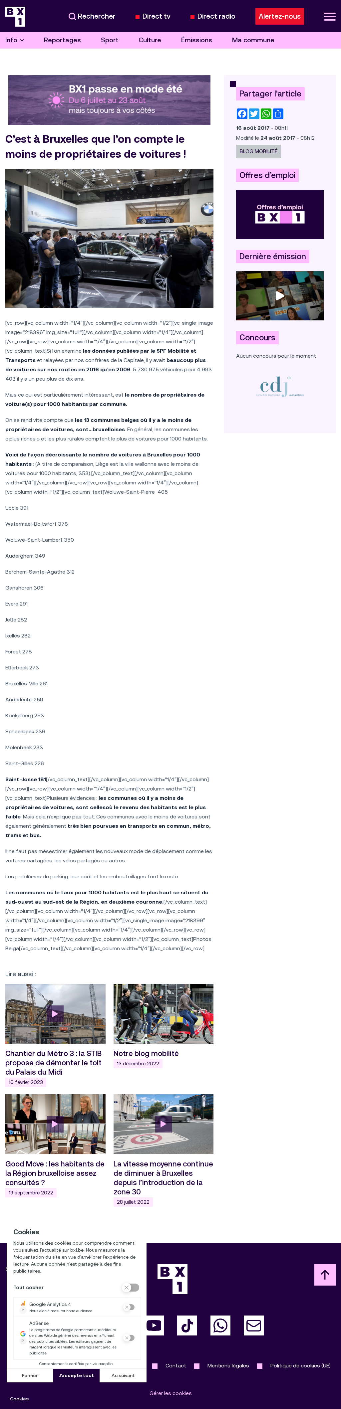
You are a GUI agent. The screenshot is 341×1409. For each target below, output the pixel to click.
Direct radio (216, 16)
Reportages (62, 40)
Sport (110, 40)
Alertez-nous (280, 16)
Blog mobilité (258, 151)
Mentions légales (228, 1365)
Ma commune (253, 40)
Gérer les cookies (171, 1393)
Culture (150, 40)
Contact (176, 1365)
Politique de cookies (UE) (300, 1365)
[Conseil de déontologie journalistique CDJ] (279, 386)
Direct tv (156, 16)
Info (11, 40)
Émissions (196, 40)
